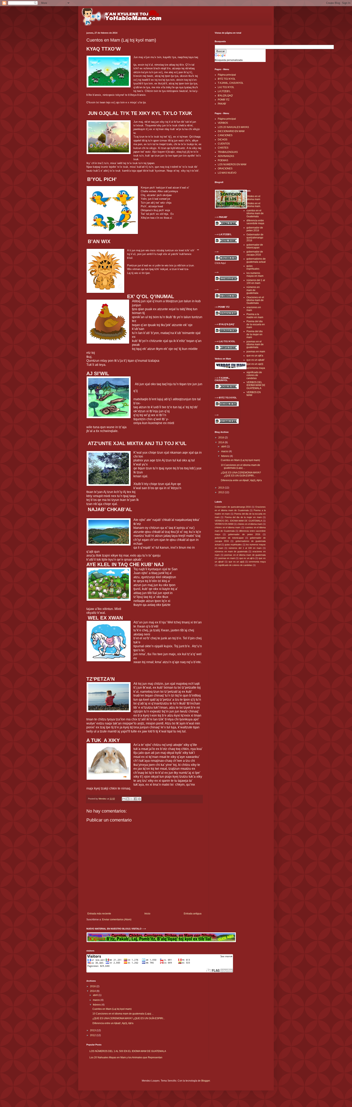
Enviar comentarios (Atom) (116, 919)
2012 (93, 1035)
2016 (93, 986)
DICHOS (222, 139)
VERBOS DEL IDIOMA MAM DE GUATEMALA (255, 385)
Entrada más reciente (99, 913)
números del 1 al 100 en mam (255, 281)
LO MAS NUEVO (227, 172)
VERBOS (223, 122)
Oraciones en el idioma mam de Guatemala (255, 300)
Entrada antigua (192, 913)
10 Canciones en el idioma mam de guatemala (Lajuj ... (123, 1013)
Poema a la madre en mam (254, 316)
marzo (96, 1000)
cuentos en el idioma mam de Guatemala (255, 213)
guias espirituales (252, 267)
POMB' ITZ (223, 99)
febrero (97, 1004)
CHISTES (223, 147)
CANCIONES (225, 135)
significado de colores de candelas (254, 375)
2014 (93, 991)
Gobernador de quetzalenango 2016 (254, 237)
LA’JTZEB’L (224, 91)
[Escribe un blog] (128, 799)
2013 (93, 1030)
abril (95, 995)
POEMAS (223, 160)
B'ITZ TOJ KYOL (226, 78)
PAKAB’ (222, 103)
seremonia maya (255, 368)
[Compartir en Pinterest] (139, 799)
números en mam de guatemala (253, 290)
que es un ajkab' (255, 359)
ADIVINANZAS (226, 156)
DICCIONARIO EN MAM (231, 131)
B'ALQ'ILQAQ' (225, 95)
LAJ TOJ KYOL (226, 87)
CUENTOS (224, 143)
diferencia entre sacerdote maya (255, 222)
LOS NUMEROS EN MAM (232, 164)
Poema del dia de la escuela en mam (255, 324)
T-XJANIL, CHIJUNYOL (230, 83)
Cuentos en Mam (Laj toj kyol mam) (112, 1009)
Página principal (227, 74)
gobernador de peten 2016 (254, 229)
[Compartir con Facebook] (135, 799)
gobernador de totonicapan (254, 246)
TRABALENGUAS (228, 152)
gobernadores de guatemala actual (256, 260)
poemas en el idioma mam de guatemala (255, 344)
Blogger (205, 1080)
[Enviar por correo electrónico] (124, 799)
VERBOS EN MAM (224, 524)
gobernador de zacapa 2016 (254, 253)
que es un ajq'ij (254, 364)
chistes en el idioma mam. (253, 205)
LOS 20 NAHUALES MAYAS (233, 127)
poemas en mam (255, 351)
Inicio (147, 913)
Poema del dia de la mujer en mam (254, 334)
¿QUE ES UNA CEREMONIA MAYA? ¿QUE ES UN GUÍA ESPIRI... (128, 1018)
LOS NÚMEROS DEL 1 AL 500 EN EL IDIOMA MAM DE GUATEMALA (127, 1051)
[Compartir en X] (132, 799)
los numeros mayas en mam (254, 274)
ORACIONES (225, 168)
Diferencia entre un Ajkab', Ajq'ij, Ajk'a (112, 1023)
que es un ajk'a (254, 355)
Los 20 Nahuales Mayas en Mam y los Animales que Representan (125, 1057)
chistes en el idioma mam (253, 198)
